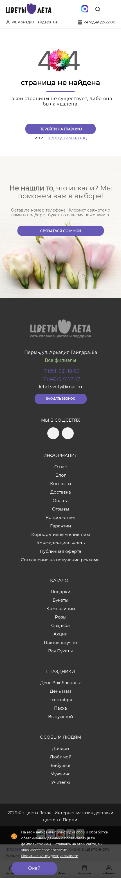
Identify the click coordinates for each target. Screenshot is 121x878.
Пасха (60, 708)
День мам (60, 691)
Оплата (61, 500)
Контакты (60, 483)
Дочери (60, 748)
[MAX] (84, 9)
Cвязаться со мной (60, 231)
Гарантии (60, 526)
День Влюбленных (60, 682)
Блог (60, 475)
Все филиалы (60, 360)
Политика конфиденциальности (49, 856)
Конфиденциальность (61, 542)
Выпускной (60, 716)
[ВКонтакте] (73, 9)
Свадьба (60, 625)
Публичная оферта (60, 551)
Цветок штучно (60, 642)
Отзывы (60, 509)
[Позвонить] (110, 9)
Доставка (60, 492)
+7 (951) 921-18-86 (60, 371)
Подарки (60, 591)
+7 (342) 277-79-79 (60, 379)
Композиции (60, 608)
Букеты (60, 600)
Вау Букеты (60, 650)
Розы (60, 617)
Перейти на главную (60, 129)
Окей (34, 868)
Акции (60, 634)
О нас (60, 466)
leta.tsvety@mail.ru (60, 387)
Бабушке (60, 765)
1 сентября (60, 699)
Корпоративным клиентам (60, 534)
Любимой (60, 757)
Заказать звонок (60, 399)
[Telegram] (61, 9)
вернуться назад (67, 137)
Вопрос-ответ (61, 517)
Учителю (60, 782)
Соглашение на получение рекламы (60, 559)
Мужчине (60, 773)
